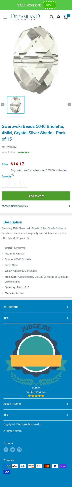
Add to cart (36, 196)
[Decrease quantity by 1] (5, 184)
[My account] (58, 17)
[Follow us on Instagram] (19, 449)
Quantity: (7, 176)
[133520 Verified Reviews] (36, 396)
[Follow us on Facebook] (5, 449)
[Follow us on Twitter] (12, 449)
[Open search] (52, 17)
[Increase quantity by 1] (24, 184)
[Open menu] (5, 17)
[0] (65, 17)
